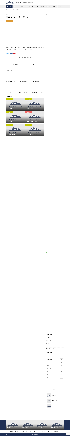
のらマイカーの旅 (35, 6)
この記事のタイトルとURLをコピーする (25, 57)
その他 (9, 99)
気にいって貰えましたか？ (50, 348)
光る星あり (48, 343)
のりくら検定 (28, 6)
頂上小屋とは (16, 6)
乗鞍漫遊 (22, 6)
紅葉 (9, 21)
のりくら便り (9, 6)
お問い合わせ (54, 6)
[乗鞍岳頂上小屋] (10, 3)
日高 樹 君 (48, 337)
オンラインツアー (41, 6)
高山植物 (28, 112)
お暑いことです (48, 340)
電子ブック (48, 6)
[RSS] (6, 434)
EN (60, 6)
